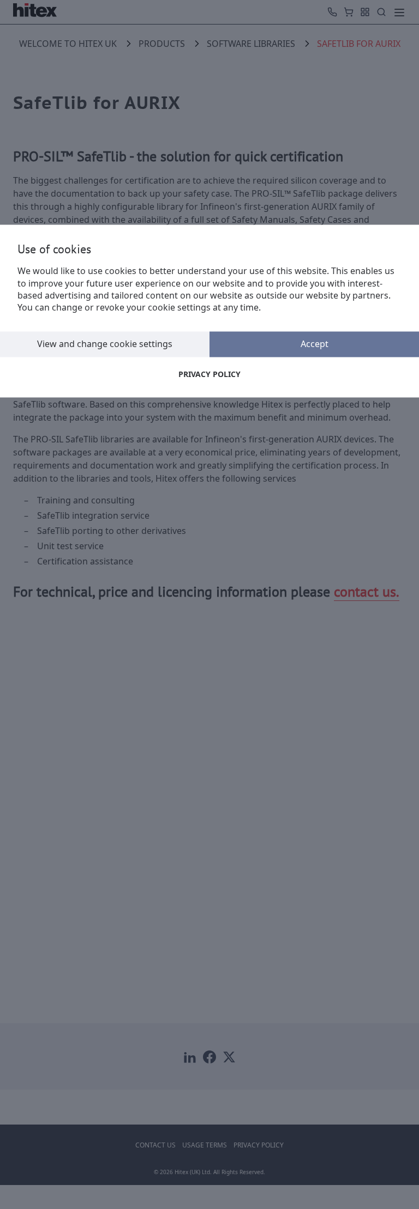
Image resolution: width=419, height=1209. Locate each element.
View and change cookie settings (104, 344)
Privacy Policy (209, 374)
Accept (314, 344)
